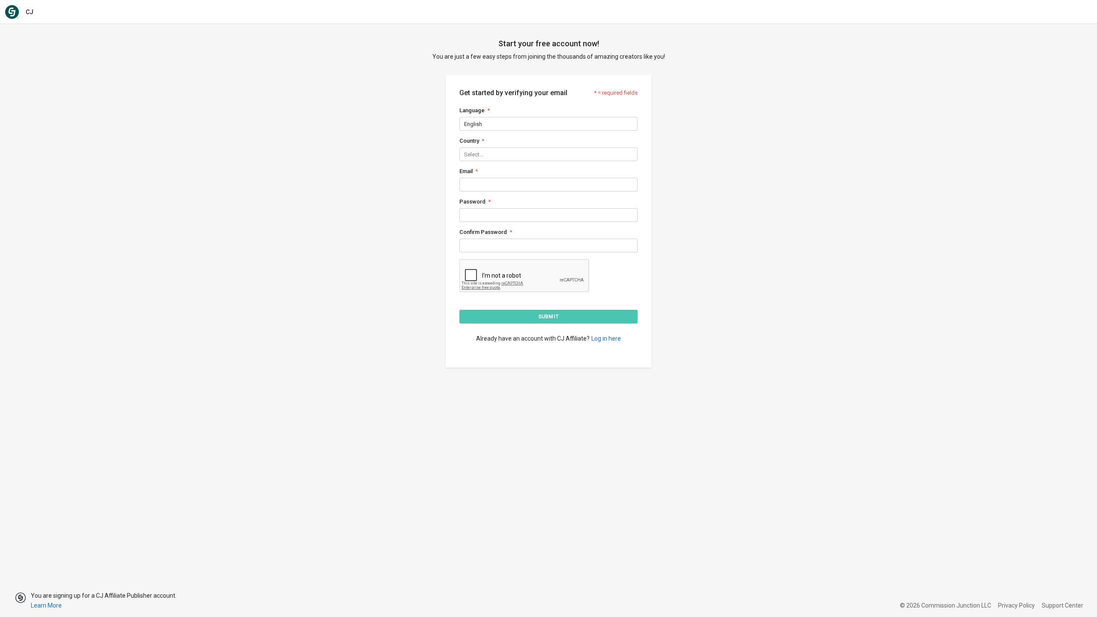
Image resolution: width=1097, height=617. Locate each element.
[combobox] (464, 124)
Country (469, 141)
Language (472, 110)
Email (466, 171)
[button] (548, 316)
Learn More (46, 605)
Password (472, 201)
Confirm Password (483, 232)
